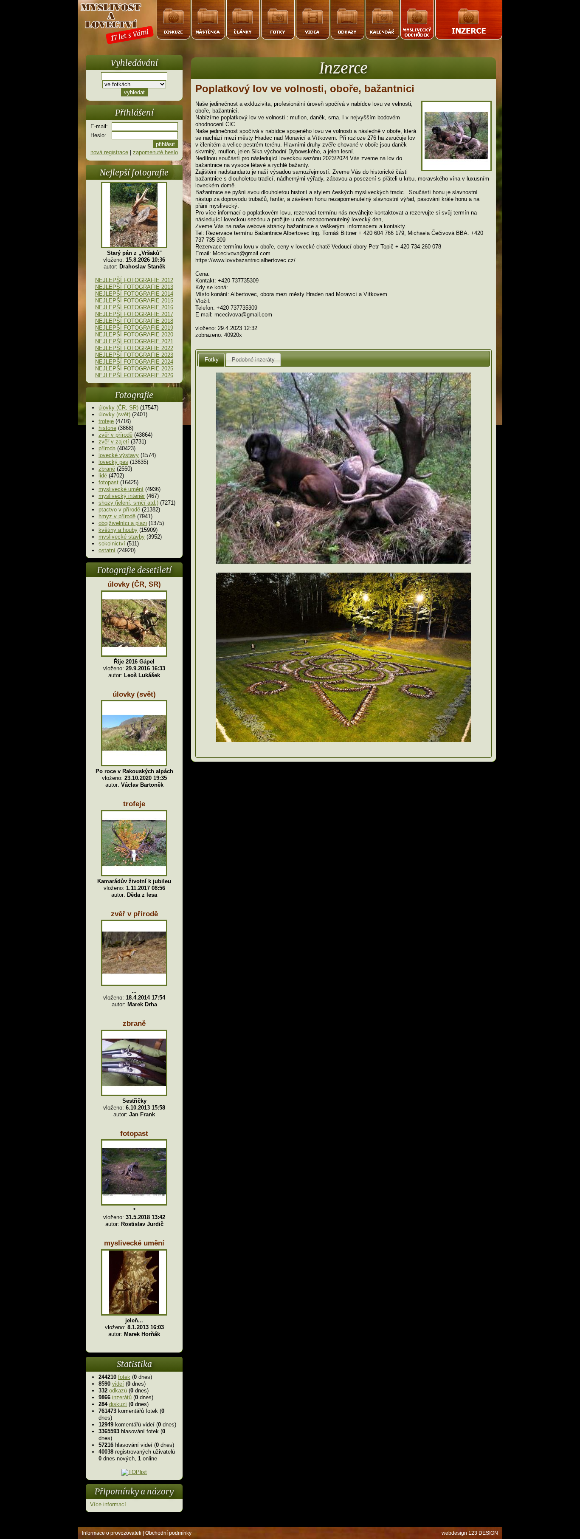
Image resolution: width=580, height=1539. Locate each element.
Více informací (108, 1504)
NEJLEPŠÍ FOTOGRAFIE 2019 (134, 328)
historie (107, 428)
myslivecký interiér (122, 496)
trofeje (106, 421)
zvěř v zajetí (114, 441)
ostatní (107, 550)
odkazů (118, 1390)
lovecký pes (113, 462)
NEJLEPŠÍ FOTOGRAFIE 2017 (134, 314)
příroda (107, 448)
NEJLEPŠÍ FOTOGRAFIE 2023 (134, 355)
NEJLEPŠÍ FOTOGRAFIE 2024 (134, 362)
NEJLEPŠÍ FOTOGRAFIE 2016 (134, 307)
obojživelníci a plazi (123, 523)
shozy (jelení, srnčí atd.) (128, 503)
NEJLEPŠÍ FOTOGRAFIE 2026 (134, 375)
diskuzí (118, 1404)
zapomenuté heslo (155, 152)
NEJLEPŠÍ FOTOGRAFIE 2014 (134, 294)
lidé (103, 475)
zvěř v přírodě (115, 435)
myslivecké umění (121, 489)
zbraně (107, 469)
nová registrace (109, 152)
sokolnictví (112, 543)
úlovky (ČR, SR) (118, 407)
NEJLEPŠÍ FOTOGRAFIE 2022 (134, 348)
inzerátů (122, 1397)
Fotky (212, 359)
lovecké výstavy (119, 455)
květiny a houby (118, 530)
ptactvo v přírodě (119, 509)
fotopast (108, 482)
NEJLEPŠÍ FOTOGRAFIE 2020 (134, 334)
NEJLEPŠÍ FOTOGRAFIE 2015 (134, 300)
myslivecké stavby (122, 537)
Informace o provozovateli (111, 1533)
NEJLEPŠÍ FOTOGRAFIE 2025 (134, 368)
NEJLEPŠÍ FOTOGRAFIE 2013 (134, 287)
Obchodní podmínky (168, 1533)
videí (118, 1384)
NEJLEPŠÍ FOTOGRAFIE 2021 (134, 341)
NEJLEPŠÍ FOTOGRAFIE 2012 (134, 280)
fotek (124, 1377)
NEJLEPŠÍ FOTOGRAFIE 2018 (134, 321)
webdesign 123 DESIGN (470, 1533)
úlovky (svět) (114, 414)
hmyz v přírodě (117, 516)
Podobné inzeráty (253, 359)
